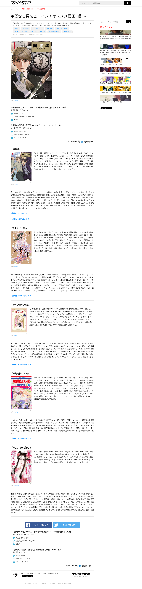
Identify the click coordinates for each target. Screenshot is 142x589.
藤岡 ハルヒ (67, 31)
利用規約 (52, 583)
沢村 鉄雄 (25, 28)
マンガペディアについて (32, 583)
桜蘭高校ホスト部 (54, 31)
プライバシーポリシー (64, 583)
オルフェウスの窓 (62, 28)
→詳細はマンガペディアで (21, 213)
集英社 (16, 335)
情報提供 (44, 583)
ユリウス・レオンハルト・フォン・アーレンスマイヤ (30, 31)
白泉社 (16, 412)
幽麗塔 (16, 28)
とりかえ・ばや (37, 28)
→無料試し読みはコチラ (20, 219)
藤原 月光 (49, 28)
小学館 (16, 100)
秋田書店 (16, 485)
